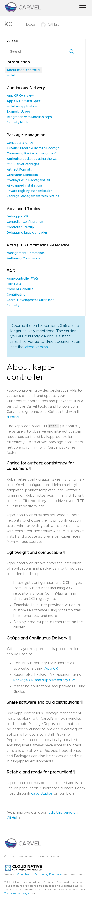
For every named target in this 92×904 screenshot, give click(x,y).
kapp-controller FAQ (22, 278)
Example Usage (18, 111)
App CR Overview (20, 95)
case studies (42, 793)
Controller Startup (20, 227)
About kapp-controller (23, 70)
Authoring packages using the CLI (32, 158)
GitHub (53, 24)
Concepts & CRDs (20, 142)
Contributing (16, 294)
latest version (36, 347)
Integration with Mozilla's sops (29, 117)
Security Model (18, 122)
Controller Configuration (25, 221)
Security (13, 305)
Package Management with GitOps (33, 196)
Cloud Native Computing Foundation (40, 874)
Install (11, 75)
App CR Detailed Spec (24, 101)
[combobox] (42, 51)
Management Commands (26, 253)
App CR (51, 668)
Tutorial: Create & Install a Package (33, 148)
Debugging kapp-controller (27, 232)
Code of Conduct (20, 289)
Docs (30, 24)
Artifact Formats (19, 169)
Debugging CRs (18, 216)
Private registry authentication (29, 191)
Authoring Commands (23, 258)
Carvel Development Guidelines (30, 300)
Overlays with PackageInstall (28, 180)
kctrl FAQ (14, 284)
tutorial (13, 417)
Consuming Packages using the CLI (33, 153)
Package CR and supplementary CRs (44, 680)
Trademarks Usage (16, 893)
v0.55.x (12, 41)
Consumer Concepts (22, 175)
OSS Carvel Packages (23, 164)
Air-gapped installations (25, 185)
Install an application (22, 106)
